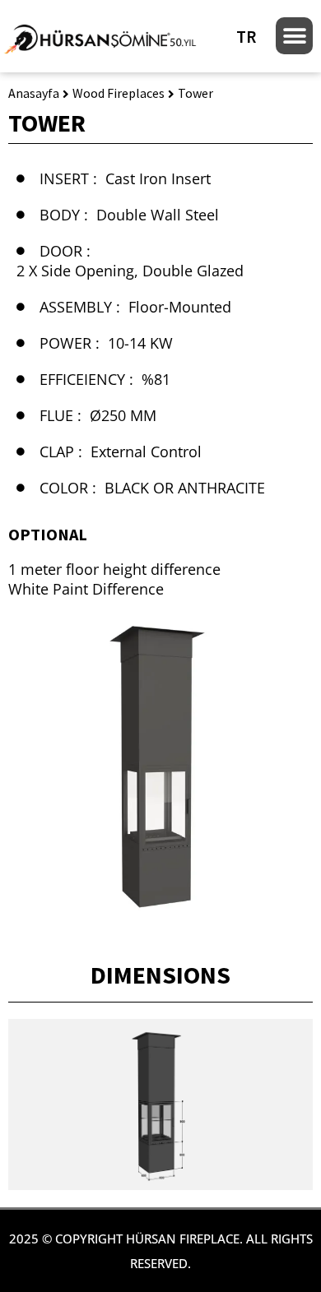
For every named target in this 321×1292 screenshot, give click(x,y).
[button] (294, 35)
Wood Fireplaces (118, 93)
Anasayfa (33, 93)
